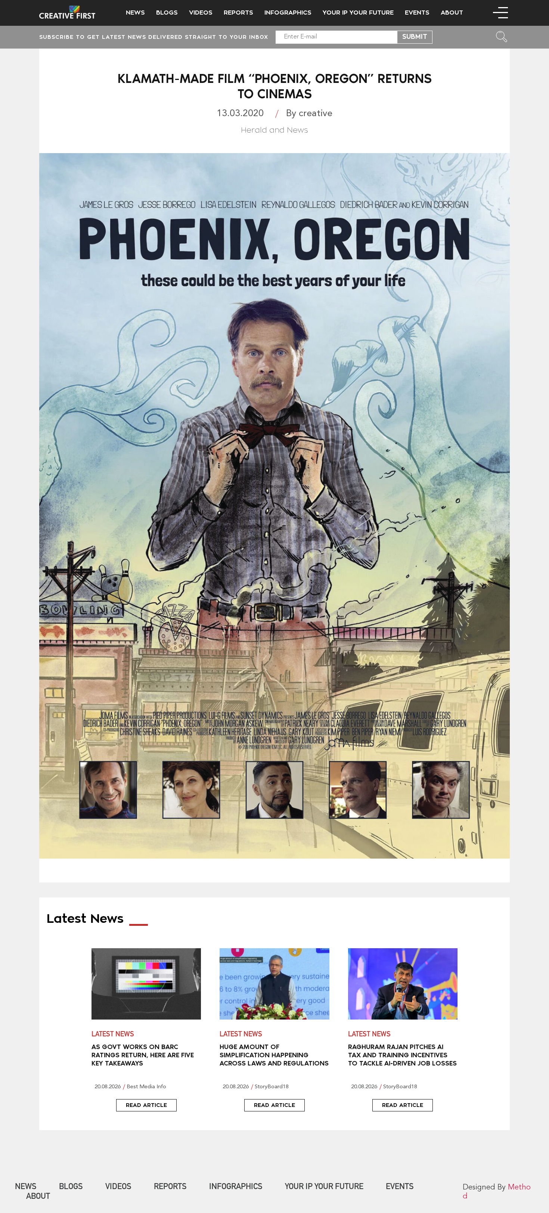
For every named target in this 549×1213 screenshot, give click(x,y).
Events (417, 13)
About (452, 13)
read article (146, 1105)
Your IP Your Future (358, 13)
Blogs (167, 13)
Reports (238, 13)
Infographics (287, 13)
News (135, 13)
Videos (201, 13)
